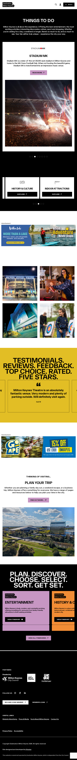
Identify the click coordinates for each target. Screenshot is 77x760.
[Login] (60, 4)
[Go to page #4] (37, 156)
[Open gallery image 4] (57, 320)
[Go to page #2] (32, 156)
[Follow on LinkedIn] (25, 693)
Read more (61, 75)
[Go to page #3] (35, 156)
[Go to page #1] (30, 156)
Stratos (28, 749)
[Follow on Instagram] (15, 693)
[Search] (56, 4)
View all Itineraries (37, 638)
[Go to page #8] (47, 156)
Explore (43, 194)
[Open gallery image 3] (20, 320)
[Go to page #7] (44, 156)
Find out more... (37, 500)
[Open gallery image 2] (57, 283)
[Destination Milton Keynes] (9, 4)
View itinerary (13, 619)
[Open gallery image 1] (20, 283)
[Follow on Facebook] (20, 693)
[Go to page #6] (42, 156)
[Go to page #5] (39, 156)
